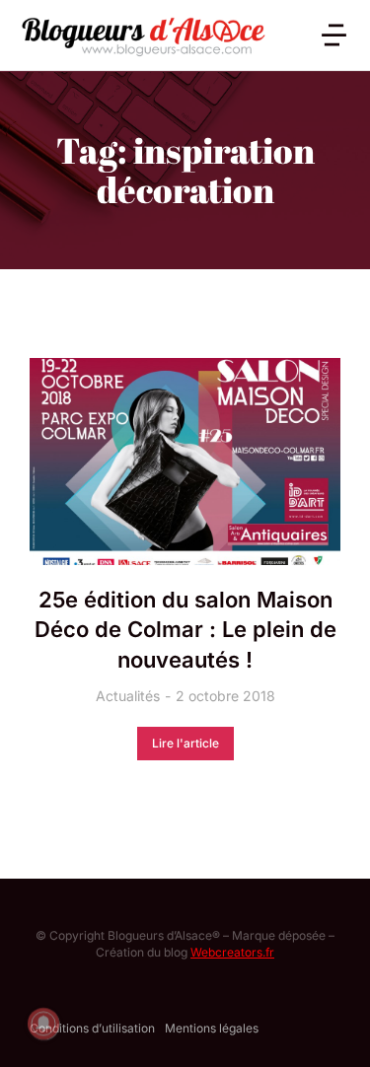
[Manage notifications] (43, 1023)
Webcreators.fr (232, 952)
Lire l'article (185, 743)
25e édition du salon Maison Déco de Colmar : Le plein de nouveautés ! (185, 630)
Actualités (128, 695)
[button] (334, 35)
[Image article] (185, 461)
